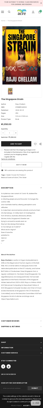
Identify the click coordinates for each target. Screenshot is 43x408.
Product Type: (6, 119)
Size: (2, 116)
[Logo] (22, 12)
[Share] (40, 144)
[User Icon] (33, 12)
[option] (21, 55)
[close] (41, 3)
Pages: (3, 113)
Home (3, 21)
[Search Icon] (11, 12)
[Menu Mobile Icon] (2, 12)
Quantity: (4, 129)
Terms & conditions (8, 159)
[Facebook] (3, 366)
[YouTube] (9, 366)
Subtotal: (4, 137)
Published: (4, 110)
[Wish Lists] (35, 143)
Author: (3, 104)
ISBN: (3, 107)
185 (5, 170)
